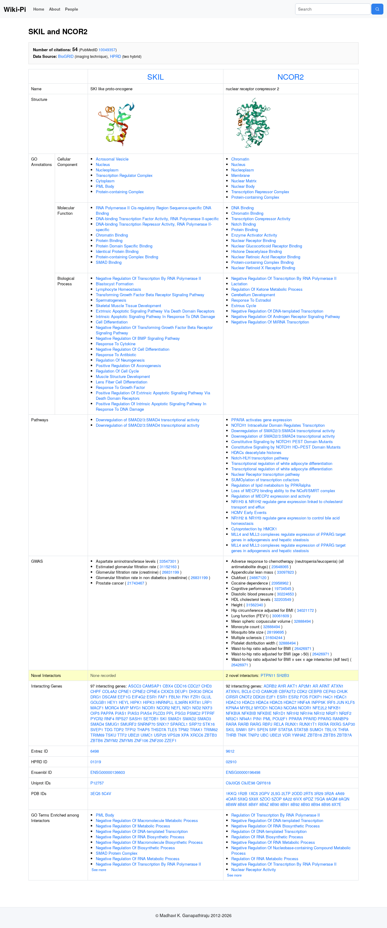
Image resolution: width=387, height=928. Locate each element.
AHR (282, 686)
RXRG (335, 724)
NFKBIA (233, 713)
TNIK (242, 735)
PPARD (310, 718)
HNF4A (304, 702)
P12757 (97, 783)
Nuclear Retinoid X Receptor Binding (263, 267)
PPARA (295, 718)
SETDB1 (151, 718)
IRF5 (331, 702)
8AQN (344, 799)
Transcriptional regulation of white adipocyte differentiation (281, 463)
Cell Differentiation (112, 322)
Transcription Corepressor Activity (261, 218)
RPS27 (121, 718)
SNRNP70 (146, 724)
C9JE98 (248, 783)
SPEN (262, 729)
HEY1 (112, 702)
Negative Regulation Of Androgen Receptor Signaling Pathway (285, 316)
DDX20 (259, 697)
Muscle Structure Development (123, 376)
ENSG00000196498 (243, 772)
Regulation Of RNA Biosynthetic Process (267, 837)
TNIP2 (253, 735)
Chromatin (240, 159)
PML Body (105, 186)
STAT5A (285, 729)
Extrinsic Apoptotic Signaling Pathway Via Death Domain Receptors (155, 311)
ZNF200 (156, 740)
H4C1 (328, 697)
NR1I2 (319, 713)
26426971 (302, 648)
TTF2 (122, 735)
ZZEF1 (170, 740)
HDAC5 (276, 702)
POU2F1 (280, 718)
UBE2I (133, 735)
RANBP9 (340, 718)
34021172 (305, 610)
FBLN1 (175, 697)
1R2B (242, 793)
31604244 (273, 637)
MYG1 (135, 708)
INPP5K (318, 702)
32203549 (282, 599)
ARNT (324, 686)
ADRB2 (270, 686)
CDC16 (180, 686)
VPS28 (173, 735)
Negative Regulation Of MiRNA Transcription (270, 322)
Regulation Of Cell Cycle (117, 371)
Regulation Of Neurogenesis (120, 360)
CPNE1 (124, 691)
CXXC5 (167, 691)
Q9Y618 (263, 783)
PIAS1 (120, 713)
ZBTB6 (96, 740)
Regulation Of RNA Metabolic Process (264, 858)
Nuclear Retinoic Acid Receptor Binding (265, 257)
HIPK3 (148, 702)
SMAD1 (174, 718)
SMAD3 (204, 718)
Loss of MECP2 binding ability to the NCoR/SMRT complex (283, 490)
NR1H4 (306, 713)
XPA (185, 735)
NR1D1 (279, 713)
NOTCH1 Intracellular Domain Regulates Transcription (278, 425)
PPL (170, 713)
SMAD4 (97, 724)
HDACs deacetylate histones (256, 452)
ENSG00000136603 (107, 772)
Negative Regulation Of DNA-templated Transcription (277, 311)
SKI (163, 718)
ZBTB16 (314, 735)
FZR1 (195, 697)
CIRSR (232, 697)
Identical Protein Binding (117, 251)
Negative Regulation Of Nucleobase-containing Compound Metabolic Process (291, 850)
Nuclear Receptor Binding (253, 240)
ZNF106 (141, 740)
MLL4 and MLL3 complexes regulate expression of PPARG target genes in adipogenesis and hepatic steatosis (288, 536)
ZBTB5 (329, 735)
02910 (231, 761)
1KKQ (231, 793)
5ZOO (265, 799)
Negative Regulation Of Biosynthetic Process (135, 847)
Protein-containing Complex (120, 191)
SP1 (252, 729)
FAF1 (162, 697)
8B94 (315, 804)
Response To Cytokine (115, 343)
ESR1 (152, 697)
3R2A (329, 793)
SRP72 (195, 724)
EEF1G (124, 697)
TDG (108, 729)
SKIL (155, 76)
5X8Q (243, 799)
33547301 (167, 561)
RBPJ (267, 724)
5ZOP (277, 799)
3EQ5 (95, 793)
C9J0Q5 (233, 783)
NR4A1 (245, 718)
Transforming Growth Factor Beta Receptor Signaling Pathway (150, 294)
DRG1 (95, 697)
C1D (256, 691)
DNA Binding (242, 207)
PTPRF (208, 713)
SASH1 (135, 718)
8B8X (242, 804)
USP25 (160, 735)
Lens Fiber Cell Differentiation (121, 382)
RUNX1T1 (308, 724)
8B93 (305, 804)
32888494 (302, 621)
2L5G (275, 793)
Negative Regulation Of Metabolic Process (133, 826)
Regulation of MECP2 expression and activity (271, 496)
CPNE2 (138, 691)
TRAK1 (196, 729)
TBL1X (331, 729)
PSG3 (180, 713)
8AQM (331, 799)
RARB (243, 724)
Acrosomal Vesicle (112, 159)
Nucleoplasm (107, 170)
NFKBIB (249, 713)
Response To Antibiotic (116, 354)
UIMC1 (147, 735)
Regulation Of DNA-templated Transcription (269, 831)
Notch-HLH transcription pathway (260, 458)
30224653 (285, 594)
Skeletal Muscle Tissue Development (128, 305)
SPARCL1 (179, 724)
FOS (304, 697)
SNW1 (241, 729)
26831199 (170, 572)
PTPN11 (268, 675)
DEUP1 (181, 691)
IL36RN (181, 702)
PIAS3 (133, 713)
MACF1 (97, 708)
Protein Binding (109, 240)
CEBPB (315, 691)
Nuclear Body (243, 186)
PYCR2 (96, 718)
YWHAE (299, 735)
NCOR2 (291, 76)
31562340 (254, 605)
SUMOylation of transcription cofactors (265, 479)
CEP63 (329, 691)
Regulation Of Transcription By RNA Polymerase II (275, 815)
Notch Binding (243, 224)
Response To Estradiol (251, 300)
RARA (231, 724)
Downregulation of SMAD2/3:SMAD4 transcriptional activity (148, 420)
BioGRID (65, 56)
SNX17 (163, 724)
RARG (255, 724)
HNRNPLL (165, 702)
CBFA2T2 (287, 691)
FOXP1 (315, 697)
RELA (279, 724)
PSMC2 (193, 713)
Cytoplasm (105, 181)
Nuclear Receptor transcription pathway (265, 474)
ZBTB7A (344, 735)
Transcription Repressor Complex (260, 191)
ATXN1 (337, 686)
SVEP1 (96, 729)
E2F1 (271, 697)
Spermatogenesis (111, 300)
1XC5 (253, 793)
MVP (124, 708)
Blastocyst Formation (114, 284)
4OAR (231, 799)
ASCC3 (134, 686)
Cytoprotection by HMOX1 (254, 529)
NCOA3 (275, 708)
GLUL (206, 697)
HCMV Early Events (249, 512)
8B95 (325, 804)
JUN (340, 702)
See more (99, 869)
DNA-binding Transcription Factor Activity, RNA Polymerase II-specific (157, 218)
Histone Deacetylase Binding (256, 251)
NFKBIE (264, 713)
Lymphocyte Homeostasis (118, 289)
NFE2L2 (320, 708)
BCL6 (246, 691)
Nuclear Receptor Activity (253, 869)
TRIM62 (211, 729)
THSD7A (158, 729)
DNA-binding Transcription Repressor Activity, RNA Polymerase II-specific (154, 226)
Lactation (239, 284)
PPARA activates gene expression (261, 420)
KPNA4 (232, 708)
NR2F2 (345, 713)
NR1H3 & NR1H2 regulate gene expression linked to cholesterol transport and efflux (287, 504)
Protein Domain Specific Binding (124, 246)
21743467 (135, 583)
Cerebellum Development (253, 294)
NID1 (186, 708)
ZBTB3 (210, 735)
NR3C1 (232, 718)
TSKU (111, 735)
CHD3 (206, 686)
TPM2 (183, 729)
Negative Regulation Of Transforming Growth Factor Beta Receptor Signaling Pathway (154, 330)
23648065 (280, 566)
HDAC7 (290, 702)
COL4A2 (109, 691)
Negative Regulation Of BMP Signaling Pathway (138, 338)
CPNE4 (153, 691)
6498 (94, 751)
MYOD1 (261, 708)
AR (315, 686)
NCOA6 (290, 708)
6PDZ (308, 799)
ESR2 (293, 697)
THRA (343, 729)
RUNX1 (291, 724)
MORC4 (112, 708)
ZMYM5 (126, 740)
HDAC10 (233, 702)
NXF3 (207, 708)
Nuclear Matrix (244, 181)
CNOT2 (245, 697)
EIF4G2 (138, 697)
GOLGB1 (98, 702)
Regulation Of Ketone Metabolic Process (267, 289)
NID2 (196, 708)
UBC (264, 735)
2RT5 (308, 793)
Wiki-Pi (15, 9)
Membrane (240, 175)
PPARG (324, 718)
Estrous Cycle (243, 305)
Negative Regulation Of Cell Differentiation (132, 349)
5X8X (254, 799)
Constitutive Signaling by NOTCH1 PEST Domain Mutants (282, 441)
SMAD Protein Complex (117, 853)
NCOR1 (148, 708)
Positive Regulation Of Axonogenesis (128, 365)
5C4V (106, 793)
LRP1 (207, 702)
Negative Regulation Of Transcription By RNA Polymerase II (148, 278)
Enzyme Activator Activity (254, 235)
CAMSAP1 (151, 686)
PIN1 (257, 718)
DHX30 (195, 691)
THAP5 (143, 729)
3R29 (318, 793)
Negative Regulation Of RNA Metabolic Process (138, 858)
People (71, 9)
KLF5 (350, 702)
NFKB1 (334, 708)
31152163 (168, 566)
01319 (95, 761)
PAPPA (107, 713)
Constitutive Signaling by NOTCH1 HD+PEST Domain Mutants (286, 447)
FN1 (185, 697)
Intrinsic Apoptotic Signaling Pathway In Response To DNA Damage (155, 316)
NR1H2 (293, 713)
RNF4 (109, 718)
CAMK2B (269, 691)
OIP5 (94, 713)
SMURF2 (128, 724)
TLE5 (172, 729)
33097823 (285, 572)
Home (38, 9)
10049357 (107, 49)
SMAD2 (189, 718)
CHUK (342, 691)
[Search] (377, 9)
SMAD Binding (109, 262)
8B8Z (264, 804)
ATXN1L (233, 691)
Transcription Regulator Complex (124, 175)
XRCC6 (196, 735)
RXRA (323, 724)
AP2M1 (304, 686)
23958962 (280, 583)
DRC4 (208, 691)
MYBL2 (246, 708)
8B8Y (253, 804)
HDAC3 (248, 702)
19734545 (282, 588)
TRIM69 (97, 735)
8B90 (274, 804)
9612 (230, 751)
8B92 (295, 804)
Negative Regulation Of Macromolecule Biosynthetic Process (149, 842)
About (54, 9)
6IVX (297, 799)
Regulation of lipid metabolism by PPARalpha (271, 485)
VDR (286, 735)
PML (267, 718)
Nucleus (103, 164)
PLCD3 (159, 713)
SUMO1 (317, 729)
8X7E (336, 804)
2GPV (264, 793)
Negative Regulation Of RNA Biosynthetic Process (140, 837)
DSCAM (109, 697)
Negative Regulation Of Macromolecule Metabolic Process (147, 820)
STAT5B (301, 729)
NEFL (176, 708)
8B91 (284, 804)
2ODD (297, 793)
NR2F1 (332, 713)
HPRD (115, 56)
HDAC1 (340, 697)
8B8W (231, 804)
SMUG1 (112, 724)
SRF (273, 729)
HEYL (124, 702)
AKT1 (292, 686)
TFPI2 (130, 729)
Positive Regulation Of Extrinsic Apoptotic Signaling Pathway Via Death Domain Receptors (153, 395)
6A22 (287, 799)
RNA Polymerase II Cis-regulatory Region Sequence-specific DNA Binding (153, 210)
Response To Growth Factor (120, 387)
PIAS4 (146, 713)
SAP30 (349, 724)
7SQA (319, 799)
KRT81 (195, 702)
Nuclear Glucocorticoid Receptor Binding (266, 246)
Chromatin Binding (112, 235)
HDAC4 (262, 702)
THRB (231, 735)
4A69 (339, 793)
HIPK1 (136, 702)
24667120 (257, 577)
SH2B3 (283, 675)
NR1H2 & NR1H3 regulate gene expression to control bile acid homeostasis (285, 520)
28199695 (275, 632)
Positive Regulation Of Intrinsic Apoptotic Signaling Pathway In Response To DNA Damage (151, 406)
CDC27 (194, 686)
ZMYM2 (111, 740)
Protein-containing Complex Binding (127, 257)
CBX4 (168, 686)
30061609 (280, 615)
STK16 (209, 724)
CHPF (95, 691)
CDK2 (302, 691)
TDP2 (119, 729)
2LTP (286, 793)
